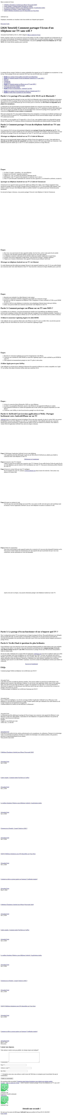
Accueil (3, 1083)
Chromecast (7, 81)
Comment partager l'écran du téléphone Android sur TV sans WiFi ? (24, 78)
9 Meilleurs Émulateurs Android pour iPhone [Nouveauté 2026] (20, 4)
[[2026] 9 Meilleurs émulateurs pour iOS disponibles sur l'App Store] (31, 846)
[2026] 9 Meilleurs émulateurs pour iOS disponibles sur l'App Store (21, 10)
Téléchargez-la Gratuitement (31, 459)
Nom (2, 1065)
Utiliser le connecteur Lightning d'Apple (14, 85)
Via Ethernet (7, 82)
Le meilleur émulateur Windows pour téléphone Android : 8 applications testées (24, 7)
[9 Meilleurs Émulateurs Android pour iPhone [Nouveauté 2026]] (31, 745)
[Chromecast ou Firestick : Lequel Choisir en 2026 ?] (31, 821)
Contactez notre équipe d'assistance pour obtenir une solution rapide (35, 1081)
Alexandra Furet (5, 731)
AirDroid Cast (4, 419)
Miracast (6, 79)
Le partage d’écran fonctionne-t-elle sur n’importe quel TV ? (22, 91)
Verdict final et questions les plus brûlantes (17, 92)
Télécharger (4, 1095)
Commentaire (5, 1062)
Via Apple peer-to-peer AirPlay (12, 87)
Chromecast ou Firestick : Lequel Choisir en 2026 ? (17, 9)
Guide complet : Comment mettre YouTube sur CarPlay (18, 6)
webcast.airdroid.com (30, 470)
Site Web (3, 1071)
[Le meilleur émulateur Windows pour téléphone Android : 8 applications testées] (31, 795)
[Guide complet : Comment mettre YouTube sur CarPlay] (31, 770)
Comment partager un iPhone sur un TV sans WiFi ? (20, 84)
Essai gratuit (4, 1113)
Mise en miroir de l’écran (33, 35)
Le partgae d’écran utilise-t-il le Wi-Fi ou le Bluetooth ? (21, 76)
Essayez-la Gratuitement (31, 664)
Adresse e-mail (5, 1068)
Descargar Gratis (5, 23)
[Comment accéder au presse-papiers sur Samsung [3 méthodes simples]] (31, 872)
